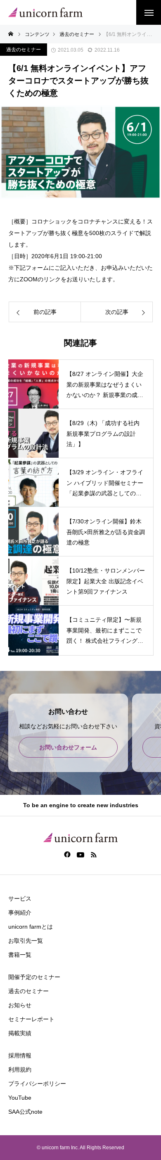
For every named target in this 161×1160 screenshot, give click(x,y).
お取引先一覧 (25, 941)
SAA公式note (25, 1112)
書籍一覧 (19, 955)
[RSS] (93, 854)
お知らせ (19, 1005)
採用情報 (19, 1055)
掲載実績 (19, 1033)
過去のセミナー (23, 49)
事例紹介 (19, 912)
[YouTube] (81, 854)
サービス (19, 898)
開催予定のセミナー (34, 977)
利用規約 (19, 1069)
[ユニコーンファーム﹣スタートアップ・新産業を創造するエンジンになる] (45, 12)
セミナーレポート (31, 1019)
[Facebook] (67, 854)
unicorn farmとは (30, 926)
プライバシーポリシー (37, 1083)
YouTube (19, 1098)
